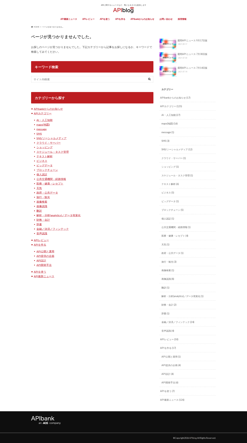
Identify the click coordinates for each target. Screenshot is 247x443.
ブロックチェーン (47, 169)
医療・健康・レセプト (49, 183)
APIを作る (120, 19)
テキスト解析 (44, 156)
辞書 (39, 224)
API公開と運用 (45, 251)
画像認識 (41, 206)
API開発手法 (44, 265)
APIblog (193, 438)
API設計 (41, 260)
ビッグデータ (44, 165)
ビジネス (41, 160)
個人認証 (41, 174)
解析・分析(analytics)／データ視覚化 (58, 215)
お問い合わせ (166, 19)
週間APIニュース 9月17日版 (192, 42)
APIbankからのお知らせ (142, 19)
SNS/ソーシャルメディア (51, 138)
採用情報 (182, 19)
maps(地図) (43, 124)
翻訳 (39, 210)
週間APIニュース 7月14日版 (192, 69)
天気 (39, 188)
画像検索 (41, 201)
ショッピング (44, 147)
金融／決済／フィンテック (52, 228)
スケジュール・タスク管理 (52, 151)
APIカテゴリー (43, 113)
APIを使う (105, 19)
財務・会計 (43, 219)
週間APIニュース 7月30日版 (192, 56)
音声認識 (41, 233)
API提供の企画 (45, 255)
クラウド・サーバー (48, 142)
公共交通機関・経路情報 (51, 179)
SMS (39, 133)
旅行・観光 (43, 197)
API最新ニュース (68, 19)
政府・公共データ (47, 192)
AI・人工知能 (44, 120)
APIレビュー (88, 19)
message (41, 129)
